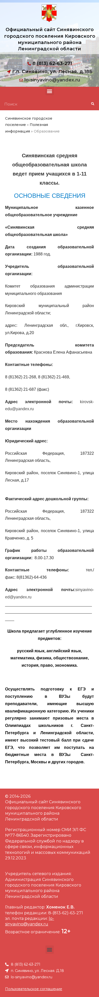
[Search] (92, 104)
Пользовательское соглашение (33, 989)
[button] (49, 91)
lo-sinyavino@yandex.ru (52, 80)
